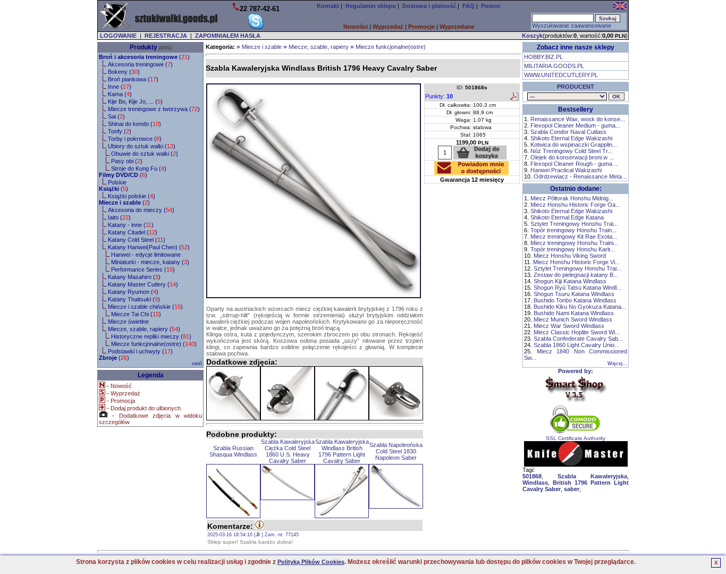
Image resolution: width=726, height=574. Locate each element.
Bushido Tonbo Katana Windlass (575, 300)
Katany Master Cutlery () (143, 284)
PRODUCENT (575, 86)
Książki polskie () (131, 196)
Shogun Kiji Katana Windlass (570, 281)
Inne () (119, 86)
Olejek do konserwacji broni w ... (572, 157)
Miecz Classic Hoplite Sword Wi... (577, 332)
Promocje (421, 26)
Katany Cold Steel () (136, 240)
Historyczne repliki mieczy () (151, 336)
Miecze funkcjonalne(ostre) (391, 47)
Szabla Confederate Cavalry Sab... (578, 338)
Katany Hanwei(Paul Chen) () (149, 247)
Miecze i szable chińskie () (145, 306)
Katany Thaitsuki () (134, 299)
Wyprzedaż (388, 26)
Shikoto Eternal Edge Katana (567, 217)
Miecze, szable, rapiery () (144, 329)
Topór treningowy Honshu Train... (573, 230)
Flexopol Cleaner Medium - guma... (575, 125)
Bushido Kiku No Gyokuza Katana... (580, 306)
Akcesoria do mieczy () (141, 210)
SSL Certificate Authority (575, 438)
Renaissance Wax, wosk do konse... (577, 119)
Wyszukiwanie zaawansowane (571, 25)
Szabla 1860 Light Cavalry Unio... (576, 345)
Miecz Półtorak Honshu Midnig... (571, 198)
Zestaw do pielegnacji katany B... (576, 275)
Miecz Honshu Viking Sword (570, 255)
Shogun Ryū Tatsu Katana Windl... (577, 287)
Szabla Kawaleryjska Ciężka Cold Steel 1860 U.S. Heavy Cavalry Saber (288, 451)
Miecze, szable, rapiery (319, 47)
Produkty (143, 47)
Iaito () (119, 217)
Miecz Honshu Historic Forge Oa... (575, 204)
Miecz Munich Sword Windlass (573, 319)
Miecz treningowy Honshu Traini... (574, 243)
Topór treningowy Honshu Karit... (572, 249)
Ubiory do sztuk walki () (141, 146)
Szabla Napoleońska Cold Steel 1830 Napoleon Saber (396, 451)
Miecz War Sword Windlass (569, 326)
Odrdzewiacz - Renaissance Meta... (580, 176)
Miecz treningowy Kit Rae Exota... (573, 236)
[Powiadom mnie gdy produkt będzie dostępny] (471, 171)
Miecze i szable (262, 47)
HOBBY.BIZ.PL (543, 57)
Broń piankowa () (133, 79)
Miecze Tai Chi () (136, 314)
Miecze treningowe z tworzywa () (154, 109)
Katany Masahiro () (134, 277)
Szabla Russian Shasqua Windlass (233, 451)
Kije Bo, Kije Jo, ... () (135, 101)
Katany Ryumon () (133, 292)
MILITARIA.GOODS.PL (554, 66)
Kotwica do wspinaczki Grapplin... (573, 144)
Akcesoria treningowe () (140, 64)
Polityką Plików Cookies (310, 562)
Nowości (355, 26)
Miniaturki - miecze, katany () (150, 262)
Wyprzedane (457, 26)
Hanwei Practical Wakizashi (566, 170)
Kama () (120, 94)
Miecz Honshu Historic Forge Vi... (576, 262)
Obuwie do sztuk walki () (144, 153)
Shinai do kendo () (134, 124)
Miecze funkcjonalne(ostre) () (154, 344)
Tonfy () (119, 131)
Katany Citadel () (132, 232)
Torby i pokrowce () (135, 139)
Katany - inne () (131, 225)
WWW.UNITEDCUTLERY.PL (561, 75)
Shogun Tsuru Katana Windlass (574, 294)
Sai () (116, 116)
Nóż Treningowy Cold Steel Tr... (571, 151)
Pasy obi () (126, 161)
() (144, 57)
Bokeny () (124, 72)
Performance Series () (143, 269)
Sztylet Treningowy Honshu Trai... (574, 224)
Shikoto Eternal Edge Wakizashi (571, 138)
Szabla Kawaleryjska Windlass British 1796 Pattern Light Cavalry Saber (342, 451)
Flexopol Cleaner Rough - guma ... (574, 164)
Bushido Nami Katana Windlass (574, 313)
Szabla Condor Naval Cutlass (568, 132)
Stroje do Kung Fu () (138, 168)
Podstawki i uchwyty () (140, 351)
